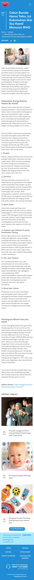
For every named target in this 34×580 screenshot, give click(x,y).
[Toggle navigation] (30, 4)
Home (3, 32)
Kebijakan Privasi (20, 576)
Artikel (10, 32)
